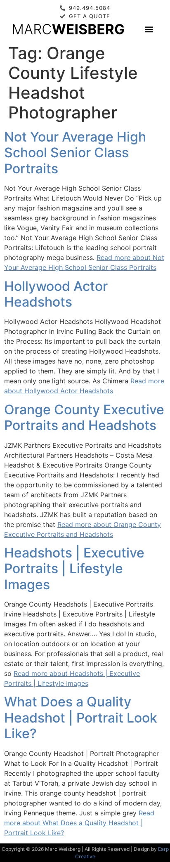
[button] (149, 29)
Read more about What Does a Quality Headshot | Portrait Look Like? (79, 823)
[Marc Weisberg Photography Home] (68, 29)
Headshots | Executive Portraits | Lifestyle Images (74, 569)
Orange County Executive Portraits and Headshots (84, 417)
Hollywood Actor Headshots (56, 294)
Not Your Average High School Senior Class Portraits (75, 153)
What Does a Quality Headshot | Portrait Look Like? (80, 718)
